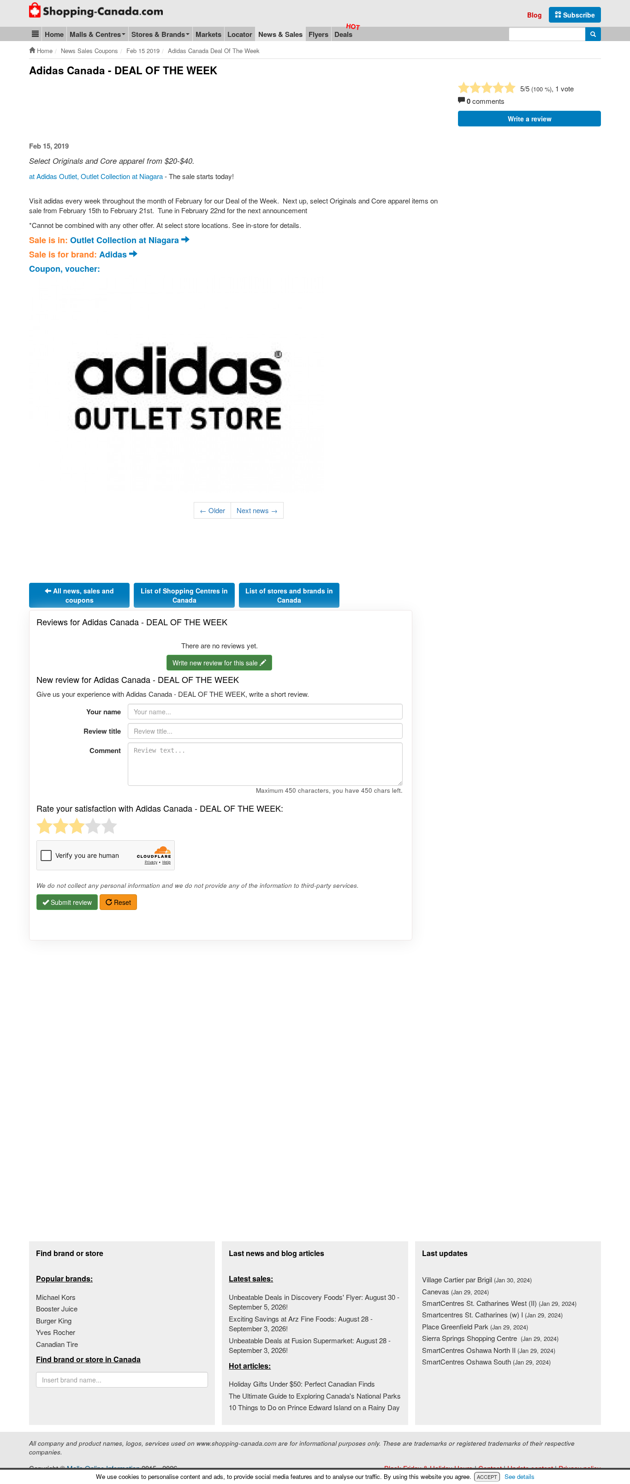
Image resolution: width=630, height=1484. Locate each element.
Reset (121, 902)
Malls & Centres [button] (95, 34)
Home (54, 34)
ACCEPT (487, 1476)
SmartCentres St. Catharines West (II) (499, 1303)
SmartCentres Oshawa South (486, 1361)
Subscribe (578, 14)
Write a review (530, 118)
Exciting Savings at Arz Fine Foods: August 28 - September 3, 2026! (301, 1323)
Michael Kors (56, 1297)
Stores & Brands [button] (158, 34)
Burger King (53, 1320)
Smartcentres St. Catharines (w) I (492, 1314)
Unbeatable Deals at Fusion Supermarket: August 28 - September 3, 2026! (310, 1345)
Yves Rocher (55, 1332)
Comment (105, 750)
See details (520, 1476)
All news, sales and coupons (82, 595)
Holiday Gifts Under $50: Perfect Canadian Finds (302, 1383)
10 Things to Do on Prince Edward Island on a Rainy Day (314, 1407)
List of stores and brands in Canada (289, 595)
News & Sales (280, 34)
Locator (239, 34)
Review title (102, 731)
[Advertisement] (197, 109)
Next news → (257, 510)
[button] (35, 34)
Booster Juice (56, 1308)
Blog (534, 14)
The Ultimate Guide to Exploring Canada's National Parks (315, 1395)
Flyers (318, 34)
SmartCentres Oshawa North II (488, 1350)
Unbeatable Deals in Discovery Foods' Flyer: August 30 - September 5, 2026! (314, 1301)
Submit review (70, 902)
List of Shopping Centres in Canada (184, 595)
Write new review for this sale (216, 662)
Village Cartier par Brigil (477, 1279)
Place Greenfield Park (475, 1326)
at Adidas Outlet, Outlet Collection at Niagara (96, 176)
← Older (212, 510)
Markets (208, 34)
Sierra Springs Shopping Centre (490, 1338)
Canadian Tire (57, 1344)
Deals (343, 34)
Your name (103, 711)
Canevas (455, 1291)
